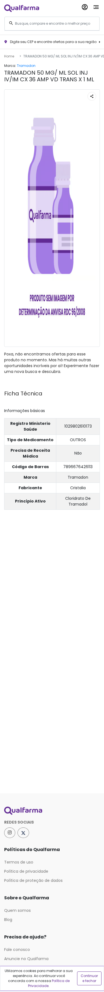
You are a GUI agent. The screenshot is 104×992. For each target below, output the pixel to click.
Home (9, 56)
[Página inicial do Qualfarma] (52, 811)
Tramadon (26, 65)
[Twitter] (23, 832)
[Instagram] (9, 832)
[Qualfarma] (21, 8)
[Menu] (96, 6)
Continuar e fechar (89, 978)
